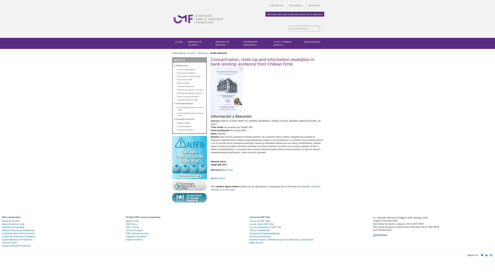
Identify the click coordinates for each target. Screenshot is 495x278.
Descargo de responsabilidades (264, 233)
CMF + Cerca (132, 227)
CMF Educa (131, 224)
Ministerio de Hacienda (13, 227)
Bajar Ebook (219, 178)
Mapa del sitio (256, 242)
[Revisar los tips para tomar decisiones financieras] (189, 157)
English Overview (276, 5)
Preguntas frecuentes (136, 236)
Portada (191, 53)
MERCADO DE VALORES (195, 43)
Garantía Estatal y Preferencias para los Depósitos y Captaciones (281, 239)
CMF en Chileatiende (259, 230)
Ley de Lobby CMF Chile (261, 224)
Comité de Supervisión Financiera (18, 233)
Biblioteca (203, 53)
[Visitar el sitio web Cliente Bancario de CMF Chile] (189, 197)
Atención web (132, 221)
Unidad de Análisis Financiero (16, 245)
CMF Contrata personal (137, 233)
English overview (134, 239)
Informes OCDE (9, 242)
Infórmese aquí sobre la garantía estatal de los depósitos (295, 14)
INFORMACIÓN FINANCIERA (250, 43)
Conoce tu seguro (134, 230)
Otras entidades (295, 5)
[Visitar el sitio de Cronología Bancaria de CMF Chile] (189, 186)
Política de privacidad (260, 236)
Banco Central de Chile (13, 224)
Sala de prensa (314, 5)
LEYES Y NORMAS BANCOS (283, 43)
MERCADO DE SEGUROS (222, 43)
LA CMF (179, 42)
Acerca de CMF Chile (259, 221)
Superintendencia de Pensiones (17, 239)
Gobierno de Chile (11, 221)
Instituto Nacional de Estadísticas (18, 230)
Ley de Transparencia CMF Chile (265, 227)
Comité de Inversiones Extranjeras (18, 236)
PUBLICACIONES (312, 42)
